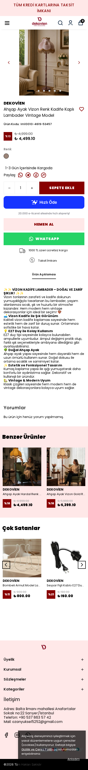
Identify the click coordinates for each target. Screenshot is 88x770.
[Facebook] (6, 735)
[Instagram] (17, 735)
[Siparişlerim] (70, 23)
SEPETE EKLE (61, 187)
